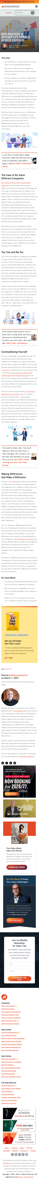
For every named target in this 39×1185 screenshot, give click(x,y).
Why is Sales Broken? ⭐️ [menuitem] (9, 1006)
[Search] (32, 12)
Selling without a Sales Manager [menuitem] (11, 1088)
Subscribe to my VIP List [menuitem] (8, 1103)
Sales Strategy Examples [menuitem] (9, 1035)
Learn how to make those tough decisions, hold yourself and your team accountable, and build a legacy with (16, 161)
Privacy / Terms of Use (25, 1177)
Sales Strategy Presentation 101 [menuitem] (11, 1047)
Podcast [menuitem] (15, 1151)
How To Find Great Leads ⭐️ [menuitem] (9, 1021)
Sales (6, 669)
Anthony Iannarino (21, 45)
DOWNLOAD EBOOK (17, 867)
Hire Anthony (15, 920)
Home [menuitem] (7, 1148)
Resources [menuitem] (24, 1151)
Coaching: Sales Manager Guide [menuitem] (10, 1097)
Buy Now (9, 658)
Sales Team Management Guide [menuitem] (10, 1068)
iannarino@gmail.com (26, 756)
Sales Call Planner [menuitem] (7, 1091)
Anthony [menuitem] (15, 1148)
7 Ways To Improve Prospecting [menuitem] (10, 1018)
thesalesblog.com (20, 711)
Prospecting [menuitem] (5, 1003)
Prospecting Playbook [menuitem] (7, 1009)
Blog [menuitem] (22, 1148)
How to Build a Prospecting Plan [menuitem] (11, 1012)
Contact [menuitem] (33, 1151)
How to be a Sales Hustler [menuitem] (9, 1100)
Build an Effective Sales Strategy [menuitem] (11, 1041)
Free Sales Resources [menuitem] (8, 1083)
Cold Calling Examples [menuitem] (8, 1074)
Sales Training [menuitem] (6, 1056)
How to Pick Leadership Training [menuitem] (11, 1077)
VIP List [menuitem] (29, 1148)
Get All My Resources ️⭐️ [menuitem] (9, 1086)
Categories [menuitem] (9, 12)
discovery (6, 370)
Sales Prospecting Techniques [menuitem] (10, 1024)
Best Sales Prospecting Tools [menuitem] (10, 1015)
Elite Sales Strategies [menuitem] (7, 1094)
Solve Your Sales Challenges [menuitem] (10, 1050)
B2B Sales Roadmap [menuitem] (7, 1065)
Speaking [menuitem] (6, 1151)
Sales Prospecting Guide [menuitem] (8, 1071)
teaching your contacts (26, 539)
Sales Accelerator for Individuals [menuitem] (11, 1062)
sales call (15, 482)
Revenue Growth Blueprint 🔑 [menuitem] (10, 1032)
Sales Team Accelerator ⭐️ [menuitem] (9, 1059)
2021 (10, 669)
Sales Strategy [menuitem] (6, 1029)
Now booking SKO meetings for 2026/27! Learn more (19, 2)
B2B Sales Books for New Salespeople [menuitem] (13, 1038)
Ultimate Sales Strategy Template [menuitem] (11, 1044)
